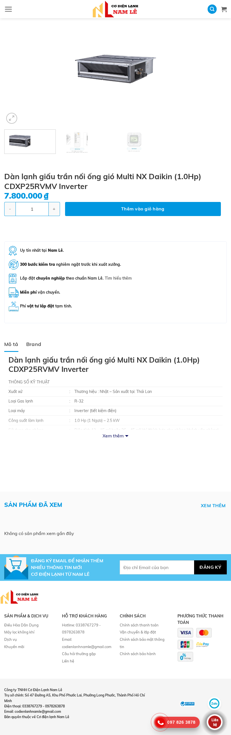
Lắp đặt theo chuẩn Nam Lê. (76, 278)
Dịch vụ (10, 639)
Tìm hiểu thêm (118, 278)
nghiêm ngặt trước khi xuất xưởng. (70, 264)
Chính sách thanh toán (139, 625)
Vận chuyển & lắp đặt (138, 632)
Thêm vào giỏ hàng (143, 209)
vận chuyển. (40, 292)
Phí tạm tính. (46, 306)
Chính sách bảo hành (138, 653)
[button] (8, 9)
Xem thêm (113, 436)
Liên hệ (68, 661)
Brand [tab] (33, 344)
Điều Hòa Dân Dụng (21, 625)
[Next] (215, 76)
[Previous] (16, 76)
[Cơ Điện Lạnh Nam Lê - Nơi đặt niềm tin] (115, 9)
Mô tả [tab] (11, 344)
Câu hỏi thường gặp (79, 653)
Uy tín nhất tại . (42, 250)
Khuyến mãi (14, 646)
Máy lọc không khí (19, 632)
